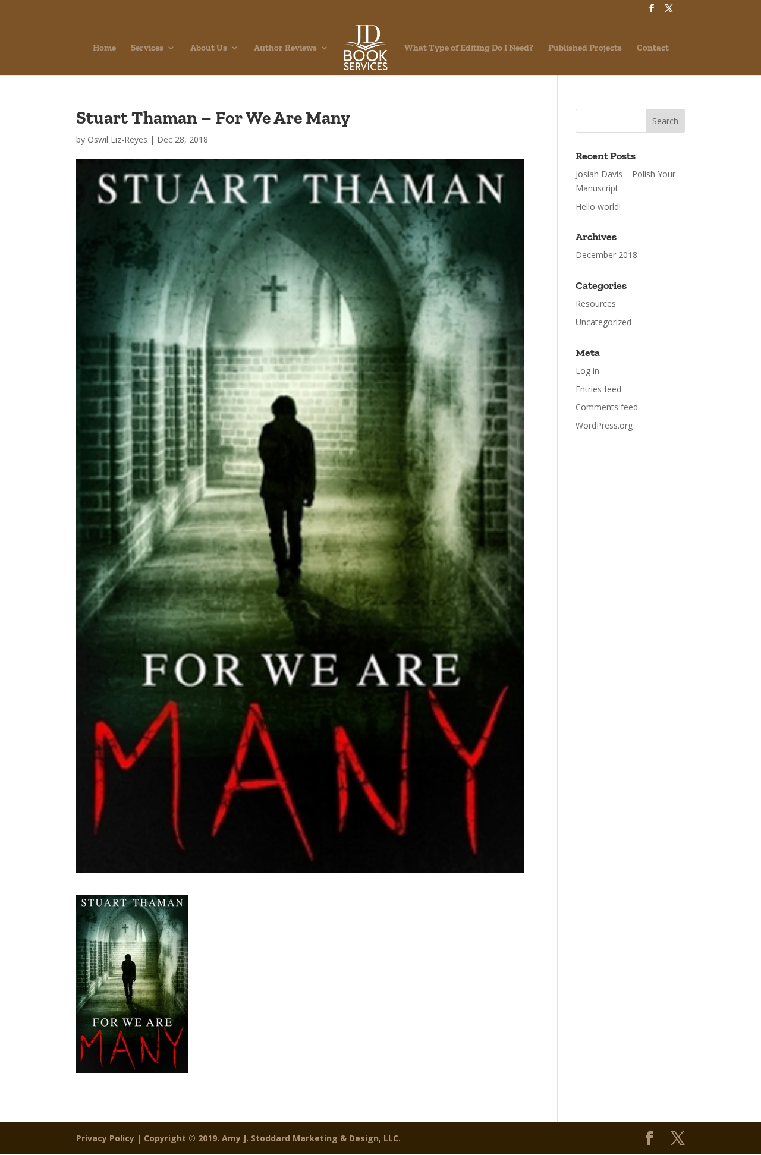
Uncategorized (603, 322)
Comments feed (607, 407)
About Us (208, 48)
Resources (596, 303)
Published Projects (585, 48)
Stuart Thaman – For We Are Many (213, 117)
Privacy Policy (105, 1138)
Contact (653, 48)
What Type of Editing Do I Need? (468, 48)
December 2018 (606, 254)
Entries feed (598, 389)
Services (147, 48)
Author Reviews (285, 48)
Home (104, 48)
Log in (587, 370)
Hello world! (598, 206)
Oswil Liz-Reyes (117, 139)
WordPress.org (604, 425)
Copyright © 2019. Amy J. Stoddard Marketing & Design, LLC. (272, 1138)
